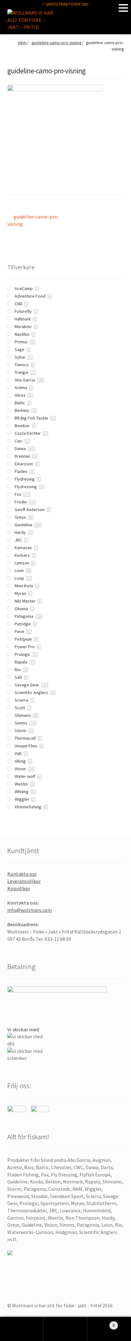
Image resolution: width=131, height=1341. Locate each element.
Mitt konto (22, 1329)
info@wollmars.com (29, 910)
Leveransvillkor (24, 881)
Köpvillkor (18, 888)
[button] (123, 7)
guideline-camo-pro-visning (56, 42)
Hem (22, 42)
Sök (65, 1329)
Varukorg (101, 1322)
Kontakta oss (22, 874)
